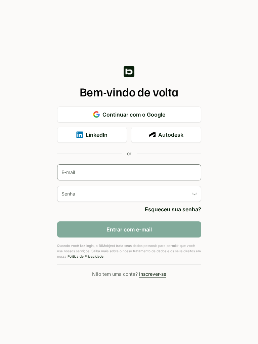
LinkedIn (97, 134)
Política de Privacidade (85, 256)
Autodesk (170, 134)
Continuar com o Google (133, 114)
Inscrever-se (152, 274)
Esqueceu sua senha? (173, 209)
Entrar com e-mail (129, 229)
